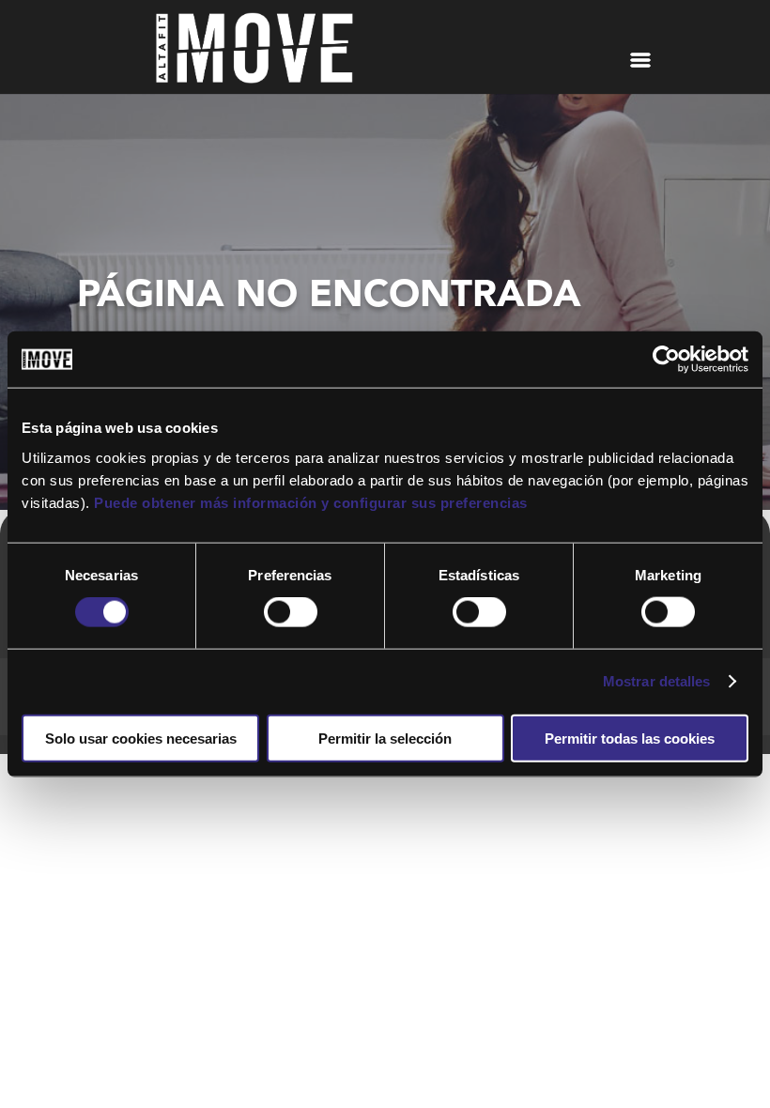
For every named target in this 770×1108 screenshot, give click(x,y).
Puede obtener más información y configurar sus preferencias (311, 502)
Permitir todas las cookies (630, 738)
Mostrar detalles (657, 681)
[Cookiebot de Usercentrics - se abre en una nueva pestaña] (666, 360)
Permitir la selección (385, 738)
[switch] (290, 612)
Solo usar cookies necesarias (141, 738)
